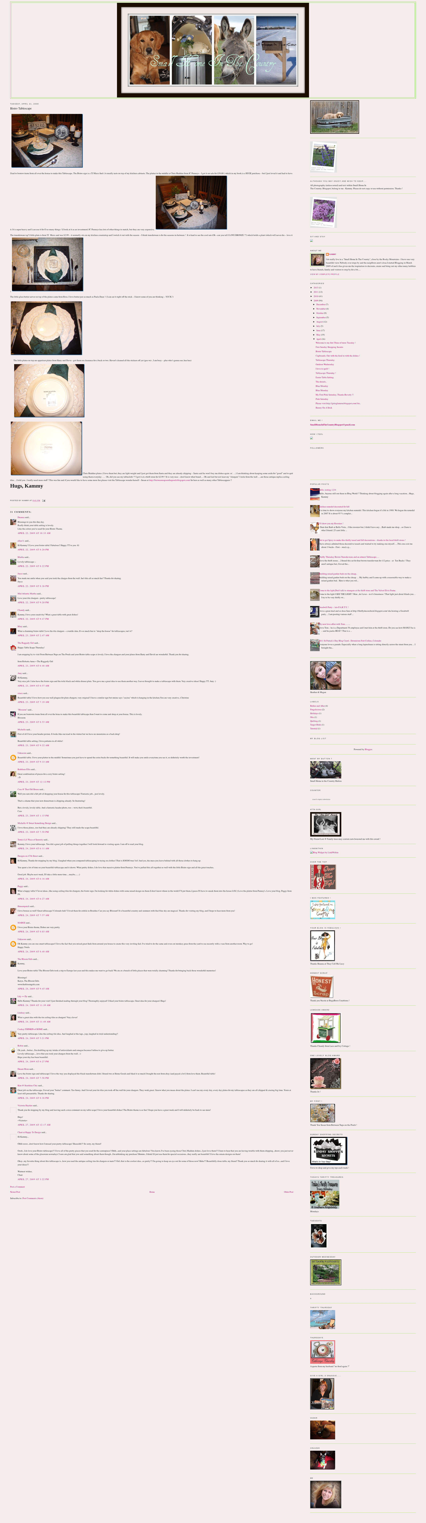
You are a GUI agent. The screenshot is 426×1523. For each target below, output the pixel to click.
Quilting (314, 720)
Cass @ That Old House (28, 789)
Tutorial (313, 728)
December (321, 304)
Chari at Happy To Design (29, 1132)
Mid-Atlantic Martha (27, 593)
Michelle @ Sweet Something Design (34, 823)
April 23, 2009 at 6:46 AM (33, 665)
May (318, 334)
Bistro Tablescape (324, 351)
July (318, 325)
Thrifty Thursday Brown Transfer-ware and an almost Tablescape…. (349, 556)
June (318, 330)
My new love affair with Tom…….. (334, 623)
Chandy (21, 610)
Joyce (20, 573)
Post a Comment (17, 1186)
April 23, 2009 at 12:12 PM (34, 781)
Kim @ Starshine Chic (28, 1085)
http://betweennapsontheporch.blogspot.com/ (169, 480)
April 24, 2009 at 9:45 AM (33, 988)
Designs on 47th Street (28, 855)
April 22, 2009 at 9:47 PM (33, 618)
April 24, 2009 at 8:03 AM (33, 931)
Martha (21, 557)
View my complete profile (324, 274)
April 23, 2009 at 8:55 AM (33, 721)
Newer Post (15, 1191)
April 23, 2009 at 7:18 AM (33, 701)
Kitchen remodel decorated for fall (334, 506)
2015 (316, 287)
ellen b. (21, 540)
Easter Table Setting (325, 377)
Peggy (20, 886)
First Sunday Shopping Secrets (329, 346)
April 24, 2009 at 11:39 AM (34, 1005)
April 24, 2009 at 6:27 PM (33, 1061)
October (320, 312)
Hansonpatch (23, 906)
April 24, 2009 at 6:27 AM (33, 898)
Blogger (368, 749)
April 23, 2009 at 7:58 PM (33, 831)
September (321, 317)
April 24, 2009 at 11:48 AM (34, 1021)
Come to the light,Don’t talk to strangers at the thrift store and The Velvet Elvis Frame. (357, 590)
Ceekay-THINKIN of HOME (30, 1029)
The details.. (321, 381)
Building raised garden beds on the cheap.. (338, 573)
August (319, 321)
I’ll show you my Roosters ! (331, 523)
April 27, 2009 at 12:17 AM (34, 1124)
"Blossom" (22, 709)
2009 (316, 300)
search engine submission (321, 799)
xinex (20, 693)
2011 (316, 291)
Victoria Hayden (25, 1105)
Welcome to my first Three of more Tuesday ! (336, 342)
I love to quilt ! (322, 368)
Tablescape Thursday (325, 359)
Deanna (21, 517)
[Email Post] (43, 501)
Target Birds (315, 724)
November (321, 308)
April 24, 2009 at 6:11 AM (33, 848)
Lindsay (21, 1012)
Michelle (22, 729)
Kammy (332, 254)
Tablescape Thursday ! (326, 372)
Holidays (314, 713)
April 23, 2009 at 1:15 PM (33, 815)
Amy (20, 673)
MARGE (22, 922)
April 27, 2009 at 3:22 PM (33, 1179)
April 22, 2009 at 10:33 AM (34, 533)
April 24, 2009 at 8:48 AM (33, 951)
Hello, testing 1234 (327, 489)
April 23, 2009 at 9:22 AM (33, 745)
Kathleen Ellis (24, 769)
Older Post (288, 1191)
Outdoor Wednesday (325, 364)
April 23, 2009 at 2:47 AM (33, 635)
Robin (20, 1045)
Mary (20, 626)
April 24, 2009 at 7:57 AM (33, 915)
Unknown (22, 752)
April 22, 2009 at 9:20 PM (33, 602)
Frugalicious (315, 709)
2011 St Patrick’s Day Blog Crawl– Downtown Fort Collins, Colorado (350, 640)
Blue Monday (322, 385)
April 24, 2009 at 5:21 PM (33, 1038)
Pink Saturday (322, 398)
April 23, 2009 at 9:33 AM (33, 761)
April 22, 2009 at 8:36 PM (33, 586)
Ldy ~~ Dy (22, 996)
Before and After (317, 705)
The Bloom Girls (25, 958)
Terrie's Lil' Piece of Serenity (30, 839)
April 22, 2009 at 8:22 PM (33, 566)
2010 (316, 296)
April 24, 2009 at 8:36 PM (33, 1097)
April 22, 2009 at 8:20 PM (33, 549)
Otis (312, 717)
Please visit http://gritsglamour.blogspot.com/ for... (338, 403)
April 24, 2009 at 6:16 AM (33, 878)
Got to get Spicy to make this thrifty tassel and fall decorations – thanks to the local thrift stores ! (362, 540)
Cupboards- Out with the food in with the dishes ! (338, 355)
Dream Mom (23, 1068)
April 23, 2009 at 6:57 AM (33, 685)
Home (152, 1191)
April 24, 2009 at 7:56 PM (33, 1077)
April (318, 338)
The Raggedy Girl (26, 642)
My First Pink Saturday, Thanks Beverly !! (334, 394)
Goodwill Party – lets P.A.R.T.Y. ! (333, 607)
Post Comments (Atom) (32, 1198)
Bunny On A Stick (324, 407)
